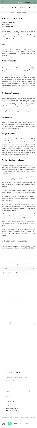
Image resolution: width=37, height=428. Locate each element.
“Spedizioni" (20, 112)
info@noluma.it (16, 381)
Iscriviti (31, 268)
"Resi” (27, 112)
